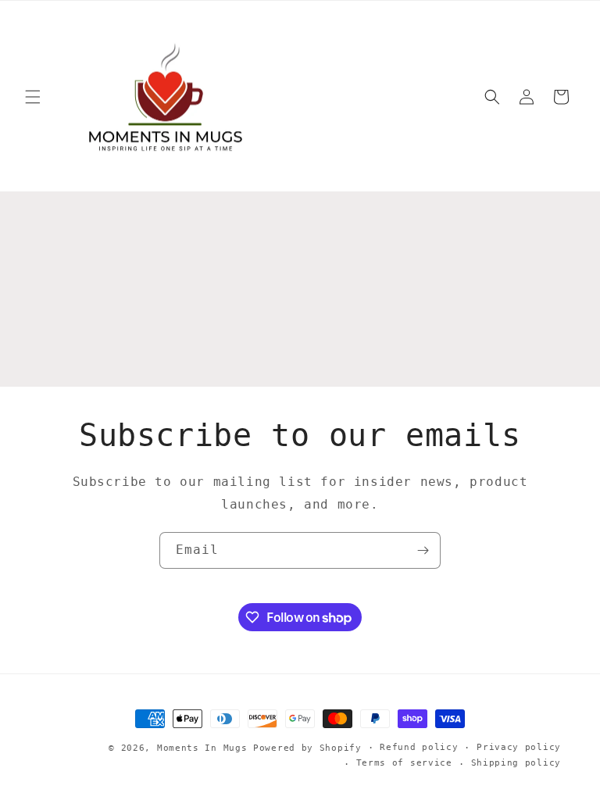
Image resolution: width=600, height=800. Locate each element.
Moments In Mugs (202, 748)
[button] (33, 97)
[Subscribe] (422, 550)
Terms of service (404, 763)
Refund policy (419, 747)
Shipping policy (516, 763)
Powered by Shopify (307, 748)
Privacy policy (519, 747)
